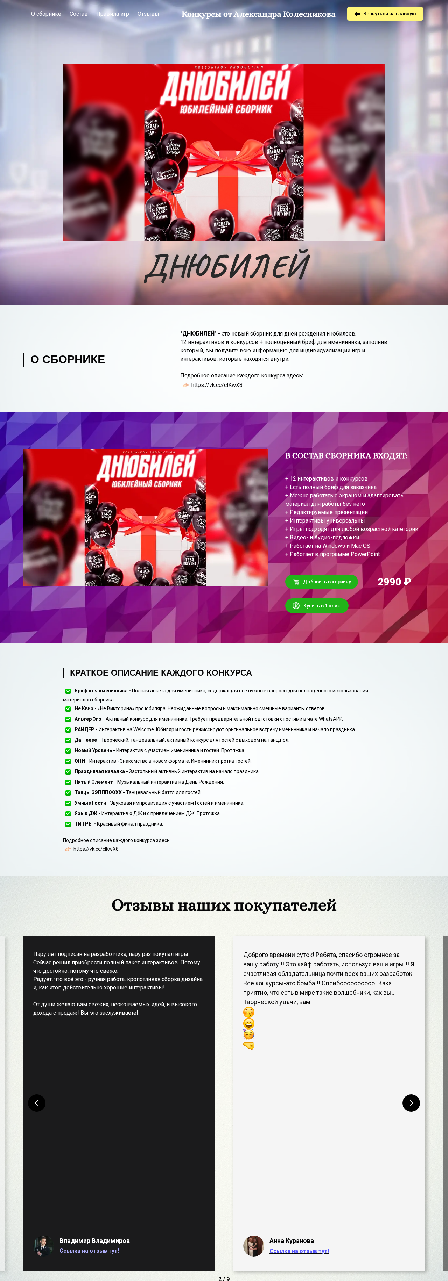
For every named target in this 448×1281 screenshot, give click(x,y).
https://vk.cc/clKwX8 (217, 385)
